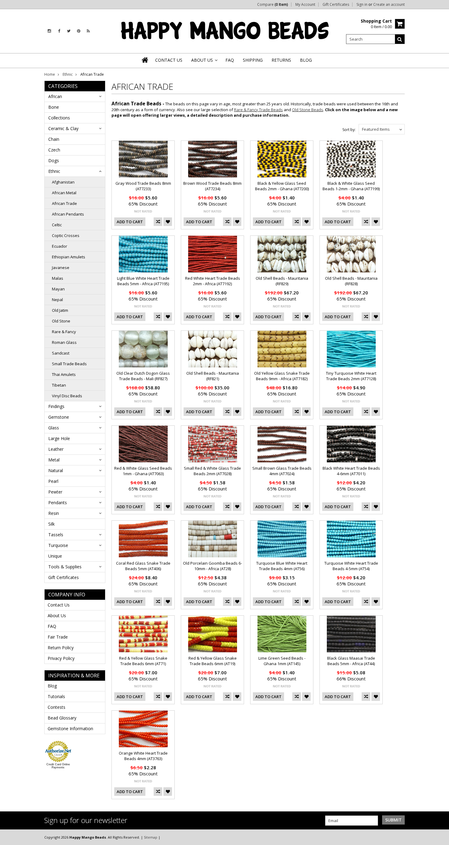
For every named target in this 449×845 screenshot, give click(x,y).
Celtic (57, 225)
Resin (53, 513)
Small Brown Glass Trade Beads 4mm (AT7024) (282, 470)
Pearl (53, 481)
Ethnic (68, 74)
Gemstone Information (70, 728)
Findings (56, 406)
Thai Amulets (64, 374)
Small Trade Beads (69, 363)
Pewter (55, 492)
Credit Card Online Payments (58, 766)
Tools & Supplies (65, 567)
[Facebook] (59, 31)
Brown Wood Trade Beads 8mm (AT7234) (212, 185)
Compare (272, 4)
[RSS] (88, 31)
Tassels (55, 534)
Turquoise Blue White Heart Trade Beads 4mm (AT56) (281, 565)
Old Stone (61, 321)
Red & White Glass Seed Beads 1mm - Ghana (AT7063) (143, 470)
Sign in (361, 4)
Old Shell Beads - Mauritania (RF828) (351, 280)
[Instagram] (49, 31)
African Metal (64, 192)
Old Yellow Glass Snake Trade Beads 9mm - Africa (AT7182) (282, 375)
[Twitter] (69, 31)
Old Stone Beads (307, 109)
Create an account (389, 4)
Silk (51, 524)
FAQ (52, 626)
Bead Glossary (62, 718)
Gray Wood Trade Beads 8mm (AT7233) (143, 185)
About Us (57, 615)
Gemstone (58, 417)
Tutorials (56, 696)
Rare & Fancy (64, 331)
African (55, 96)
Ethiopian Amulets (68, 257)
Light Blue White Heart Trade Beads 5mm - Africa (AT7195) (143, 280)
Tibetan (59, 385)
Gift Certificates (336, 4)
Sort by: (349, 129)
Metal (54, 460)
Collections (59, 118)
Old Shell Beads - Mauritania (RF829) (282, 280)
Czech (54, 150)
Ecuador (59, 246)
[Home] (145, 60)
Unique (55, 556)
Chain (53, 139)
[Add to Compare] (158, 221)
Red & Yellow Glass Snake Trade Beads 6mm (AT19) (212, 660)
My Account (305, 4)
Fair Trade (58, 637)
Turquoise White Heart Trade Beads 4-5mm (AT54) (351, 565)
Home (49, 74)
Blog (52, 686)
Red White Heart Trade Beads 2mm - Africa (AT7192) (212, 280)
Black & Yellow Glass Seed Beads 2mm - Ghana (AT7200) (282, 185)
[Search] (400, 39)
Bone (53, 107)
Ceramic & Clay (63, 128)
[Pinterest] (78, 31)
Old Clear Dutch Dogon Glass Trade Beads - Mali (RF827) (143, 375)
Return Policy (61, 647)
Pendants (57, 502)
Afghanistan (63, 182)
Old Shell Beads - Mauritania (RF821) (212, 375)
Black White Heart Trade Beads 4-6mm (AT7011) (351, 470)
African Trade (64, 203)
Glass (53, 428)
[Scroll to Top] (439, 837)
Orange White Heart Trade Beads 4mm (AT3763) (143, 755)
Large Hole (59, 438)
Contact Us (59, 605)
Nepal (57, 299)
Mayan (58, 289)
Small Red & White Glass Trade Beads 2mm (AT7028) (212, 470)
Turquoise (58, 545)
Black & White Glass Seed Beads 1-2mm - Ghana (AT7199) (351, 185)
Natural (55, 470)
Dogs (53, 160)
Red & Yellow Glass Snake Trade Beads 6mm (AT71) (143, 660)
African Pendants (68, 214)
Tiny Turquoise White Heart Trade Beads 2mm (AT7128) (351, 375)
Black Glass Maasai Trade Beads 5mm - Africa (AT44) (351, 660)
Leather (56, 449)
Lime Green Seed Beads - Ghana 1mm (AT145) (281, 660)
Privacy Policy (61, 658)
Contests (56, 707)
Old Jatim (60, 310)
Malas (57, 278)
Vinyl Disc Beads (67, 396)
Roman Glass (64, 342)
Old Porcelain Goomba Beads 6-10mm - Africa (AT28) (212, 565)
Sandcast (60, 353)
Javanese (60, 267)
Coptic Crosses (65, 235)
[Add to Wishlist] (167, 221)
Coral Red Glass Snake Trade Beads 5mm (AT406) (143, 565)
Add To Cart (130, 221)
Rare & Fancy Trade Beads (258, 109)
